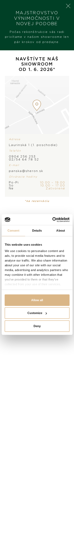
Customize (34, 313)
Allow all (37, 300)
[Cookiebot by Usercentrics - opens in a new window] (52, 219)
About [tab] (60, 230)
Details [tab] (37, 230)
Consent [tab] (13, 230)
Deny (37, 326)
